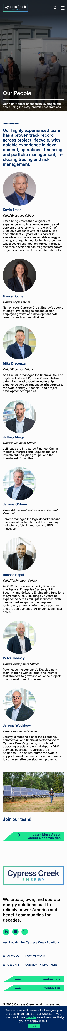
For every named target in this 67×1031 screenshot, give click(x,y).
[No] (62, 1018)
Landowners (51, 979)
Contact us (52, 988)
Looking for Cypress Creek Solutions (34, 942)
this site (31, 1017)
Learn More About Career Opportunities (44, 836)
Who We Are (11, 964)
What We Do (11, 955)
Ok (34, 1025)
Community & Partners (41, 964)
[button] (62, 8)
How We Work (35, 955)
